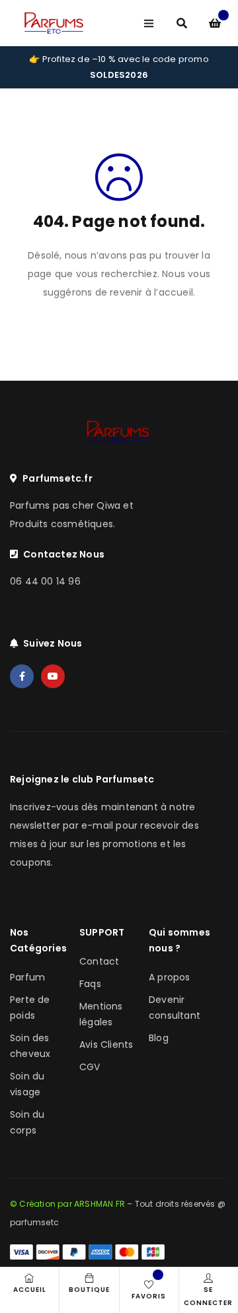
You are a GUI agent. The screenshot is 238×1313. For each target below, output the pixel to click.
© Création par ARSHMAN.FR (67, 1203)
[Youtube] (53, 676)
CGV (89, 1066)
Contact (99, 961)
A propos (169, 977)
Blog (159, 1037)
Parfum (27, 977)
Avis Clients (106, 1044)
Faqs (90, 983)
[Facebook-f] (22, 676)
